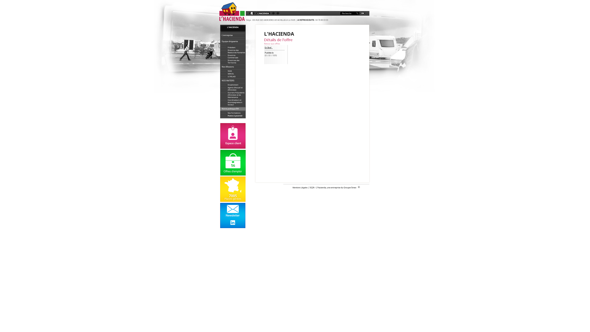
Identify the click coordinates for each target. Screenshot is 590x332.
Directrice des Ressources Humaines (236, 51)
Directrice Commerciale (233, 56)
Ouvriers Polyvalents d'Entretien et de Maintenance (236, 94)
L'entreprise (227, 35)
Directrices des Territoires (233, 61)
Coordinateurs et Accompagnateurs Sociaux (235, 102)
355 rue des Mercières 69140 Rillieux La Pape (273, 20)
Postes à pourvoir (235, 116)
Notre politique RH (230, 108)
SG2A (230, 71)
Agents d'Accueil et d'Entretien (235, 88)
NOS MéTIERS (228, 80)
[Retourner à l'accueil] (232, 11)
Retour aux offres (272, 43)
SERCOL (231, 74)
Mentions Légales (300, 187)
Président (231, 47)
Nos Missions (228, 66)
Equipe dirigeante (230, 41)
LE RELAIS (232, 76)
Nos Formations (234, 113)
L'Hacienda (263, 13)
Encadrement (233, 85)
